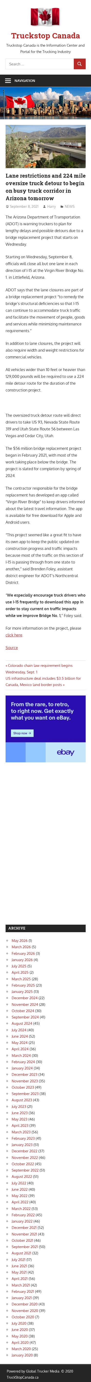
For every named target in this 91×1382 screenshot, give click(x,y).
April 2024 (20, 1049)
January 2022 (22, 1221)
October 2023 (23, 1087)
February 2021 (23, 1291)
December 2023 (24, 1074)
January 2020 (22, 1355)
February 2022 (23, 1215)
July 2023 (19, 1106)
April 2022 (20, 1202)
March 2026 (21, 947)
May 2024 (20, 1042)
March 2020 (21, 1349)
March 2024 (21, 1055)
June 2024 (20, 1036)
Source (12, 647)
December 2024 (25, 998)
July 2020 (19, 1323)
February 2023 (23, 1138)
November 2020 (25, 1310)
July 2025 (19, 966)
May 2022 (19, 1195)
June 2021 (19, 1266)
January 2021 (22, 1297)
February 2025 (23, 985)
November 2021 (24, 1234)
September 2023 (25, 1093)
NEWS (69, 206)
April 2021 (20, 1278)
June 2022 (20, 1189)
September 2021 (25, 1246)
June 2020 (20, 1329)
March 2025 (21, 979)
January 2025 (22, 991)
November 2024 (25, 1004)
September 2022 (25, 1170)
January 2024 (22, 1068)
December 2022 (24, 1151)
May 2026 (20, 940)
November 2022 (25, 1157)
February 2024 (23, 1062)
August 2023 (22, 1100)
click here (14, 635)
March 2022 (21, 1208)
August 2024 (22, 1023)
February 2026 (23, 953)
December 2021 (24, 1227)
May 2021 (19, 1272)
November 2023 (25, 1081)
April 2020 (20, 1342)
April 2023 (20, 1125)
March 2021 (21, 1285)
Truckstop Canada (45, 35)
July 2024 (19, 1030)
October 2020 (23, 1317)
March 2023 (21, 1132)
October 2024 (23, 1010)
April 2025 (20, 972)
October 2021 (22, 1240)
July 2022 (19, 1183)
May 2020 (20, 1336)
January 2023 (22, 1144)
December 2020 (25, 1304)
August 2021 (21, 1253)
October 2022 (23, 1164)
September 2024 (25, 1017)
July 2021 (18, 1259)
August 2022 (22, 1176)
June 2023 (20, 1113)
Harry (51, 206)
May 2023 (19, 1119)
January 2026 (22, 959)
